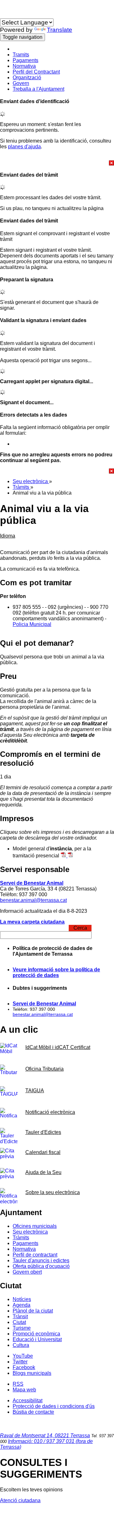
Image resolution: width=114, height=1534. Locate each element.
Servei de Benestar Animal (31, 883)
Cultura (21, 1345)
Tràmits (21, 487)
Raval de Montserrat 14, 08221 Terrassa (45, 1435)
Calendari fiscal (42, 1152)
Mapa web (24, 1389)
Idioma (7, 15)
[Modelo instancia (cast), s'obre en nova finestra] (70, 855)
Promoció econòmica (36, 1333)
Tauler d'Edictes (43, 1132)
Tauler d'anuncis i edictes (41, 1260)
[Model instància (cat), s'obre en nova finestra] (63, 855)
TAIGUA (34, 1090)
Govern (21, 83)
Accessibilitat (27, 1400)
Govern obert (27, 1272)
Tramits (21, 54)
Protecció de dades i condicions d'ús (54, 1406)
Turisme (22, 1328)
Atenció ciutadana (20, 1500)
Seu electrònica (31, 481)
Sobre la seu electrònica (52, 1192)
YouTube (23, 1356)
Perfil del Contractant (36, 71)
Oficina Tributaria (44, 1069)
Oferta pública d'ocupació (41, 1266)
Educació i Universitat (37, 1339)
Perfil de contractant (35, 1254)
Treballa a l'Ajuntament (38, 89)
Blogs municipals (32, 1373)
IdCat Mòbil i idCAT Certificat (57, 1047)
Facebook (24, 1367)
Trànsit (20, 1316)
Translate (59, 29)
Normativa (24, 66)
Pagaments (25, 60)
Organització (27, 77)
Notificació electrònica (50, 1112)
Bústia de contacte (33, 1412)
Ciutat (19, 1322)
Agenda (21, 1305)
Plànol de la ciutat (33, 1310)
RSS (18, 1384)
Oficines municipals (35, 1226)
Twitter (20, 1361)
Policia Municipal (32, 624)
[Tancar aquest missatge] (57, 162)
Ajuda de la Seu (43, 1172)
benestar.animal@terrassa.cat (33, 900)
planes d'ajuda (24, 146)
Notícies (22, 1299)
